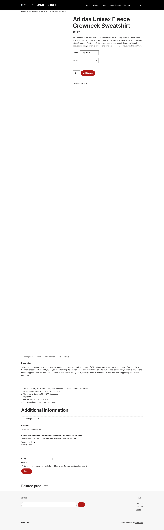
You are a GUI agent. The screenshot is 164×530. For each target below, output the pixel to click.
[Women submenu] (99, 5)
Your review (26, 445)
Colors (75, 53)
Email (24, 462)
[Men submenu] (89, 5)
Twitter (138, 510)
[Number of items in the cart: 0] (140, 5)
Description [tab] (28, 357)
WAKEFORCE (47, 5)
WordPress (139, 523)
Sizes (75, 60)
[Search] (81, 504)
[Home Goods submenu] (120, 5)
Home (23, 11)
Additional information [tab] (46, 357)
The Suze (30, 11)
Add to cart (88, 73)
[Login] (134, 5)
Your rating (26, 442)
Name (24, 459)
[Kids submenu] (106, 5)
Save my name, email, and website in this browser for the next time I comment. (55, 466)
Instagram (139, 506)
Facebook (139, 503)
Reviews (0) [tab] (64, 357)
